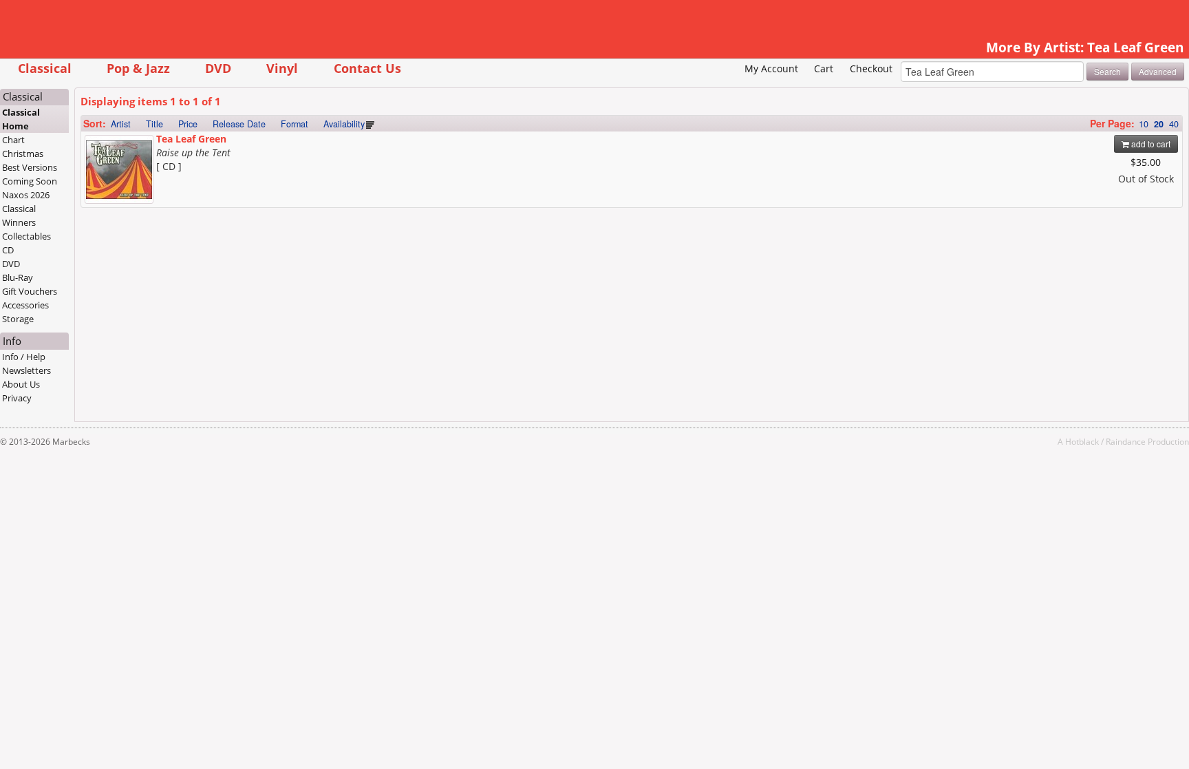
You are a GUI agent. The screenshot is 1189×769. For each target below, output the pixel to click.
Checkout (871, 68)
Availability (344, 124)
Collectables (26, 236)
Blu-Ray (17, 277)
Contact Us (367, 67)
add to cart (1149, 143)
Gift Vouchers (29, 291)
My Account (771, 68)
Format (294, 124)
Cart (823, 68)
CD (8, 250)
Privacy (17, 398)
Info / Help (23, 356)
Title (154, 124)
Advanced (1158, 71)
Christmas (22, 153)
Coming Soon (29, 181)
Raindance (1126, 441)
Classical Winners (19, 215)
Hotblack (1082, 441)
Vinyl (282, 67)
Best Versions (29, 167)
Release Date (239, 124)
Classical (45, 67)
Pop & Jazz (138, 67)
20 (1159, 124)
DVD (218, 67)
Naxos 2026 (26, 195)
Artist (121, 124)
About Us (21, 384)
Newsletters (26, 370)
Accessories (25, 305)
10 (1143, 124)
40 (1174, 124)
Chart (13, 140)
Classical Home (21, 119)
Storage (18, 319)
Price (187, 124)
